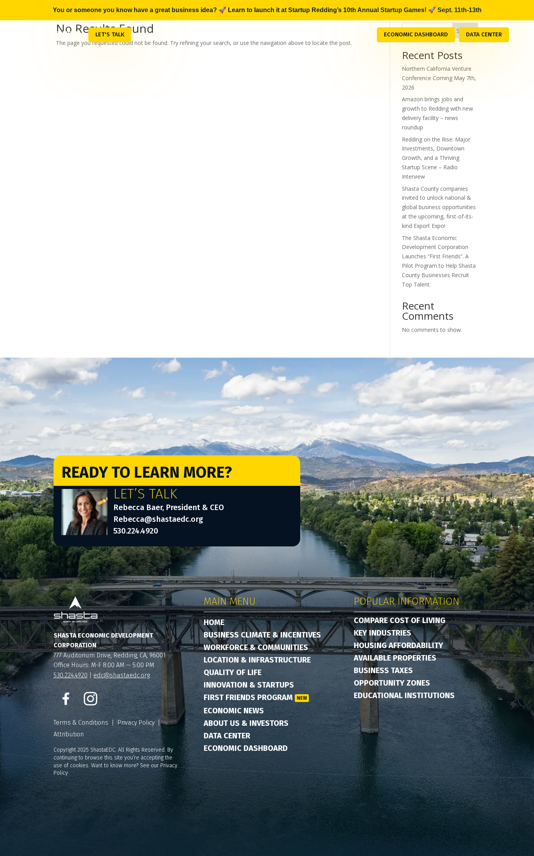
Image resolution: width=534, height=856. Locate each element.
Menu (71, 34)
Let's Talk (109, 34)
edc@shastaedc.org (121, 675)
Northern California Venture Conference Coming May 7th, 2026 (439, 78)
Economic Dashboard (416, 34)
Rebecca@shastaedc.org (158, 519)
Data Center (484, 34)
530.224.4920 (135, 530)
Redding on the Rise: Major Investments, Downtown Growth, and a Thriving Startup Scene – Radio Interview (436, 158)
